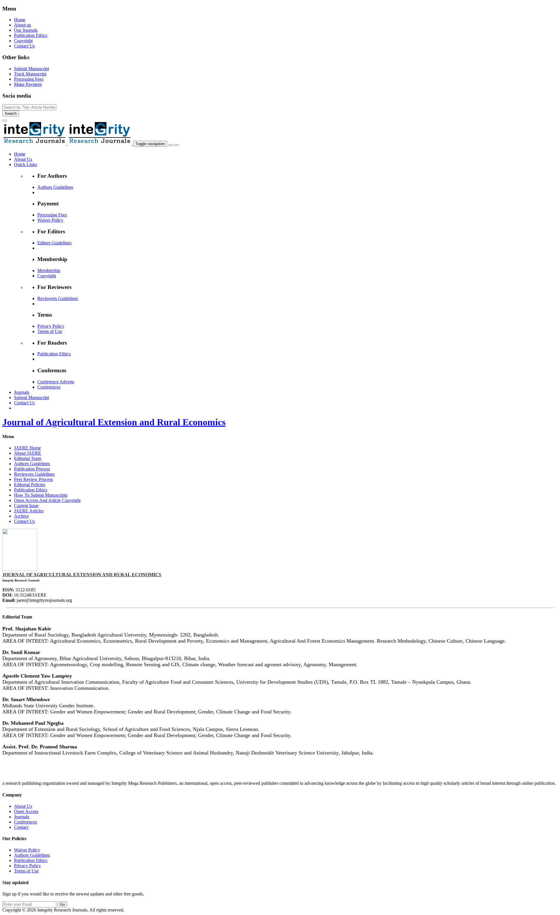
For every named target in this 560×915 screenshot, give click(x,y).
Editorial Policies (29, 484)
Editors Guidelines (54, 242)
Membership (48, 270)
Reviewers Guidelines (57, 298)
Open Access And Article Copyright (47, 500)
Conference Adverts (55, 381)
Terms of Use (49, 331)
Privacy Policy (50, 326)
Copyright (23, 40)
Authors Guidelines (55, 187)
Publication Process (32, 468)
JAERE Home (27, 447)
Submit (31, 68)
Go (62, 904)
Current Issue (26, 505)
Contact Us (24, 45)
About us (22, 24)
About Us (23, 806)
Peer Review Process (33, 479)
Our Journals (26, 30)
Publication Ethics (30, 35)
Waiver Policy (50, 220)
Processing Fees (52, 214)
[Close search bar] (4, 120)
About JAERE (27, 453)
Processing (28, 79)
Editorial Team (27, 458)
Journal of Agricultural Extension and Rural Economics (113, 422)
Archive (21, 516)
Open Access (26, 811)
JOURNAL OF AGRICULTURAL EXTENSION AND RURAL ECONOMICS (81, 574)
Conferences (48, 387)
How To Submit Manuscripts (40, 495)
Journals (21, 816)
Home (19, 19)
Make (28, 84)
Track (30, 73)
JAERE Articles (28, 510)
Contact (21, 827)
